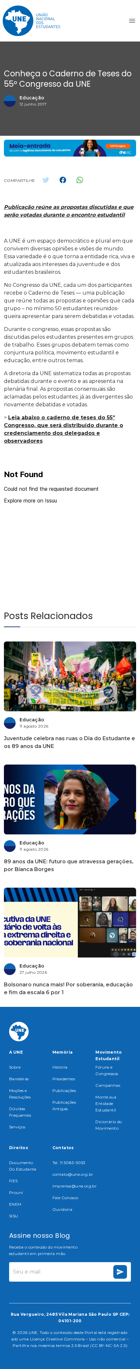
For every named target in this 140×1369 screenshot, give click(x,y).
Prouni (16, 1192)
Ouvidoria (62, 1209)
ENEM (15, 1204)
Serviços (17, 1126)
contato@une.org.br (72, 1174)
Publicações (64, 1090)
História (60, 1067)
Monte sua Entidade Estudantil (105, 1103)
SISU (13, 1215)
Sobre (15, 1067)
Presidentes (63, 1078)
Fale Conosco (65, 1197)
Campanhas (107, 1085)
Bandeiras (19, 1078)
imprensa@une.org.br (74, 1186)
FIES (13, 1180)
